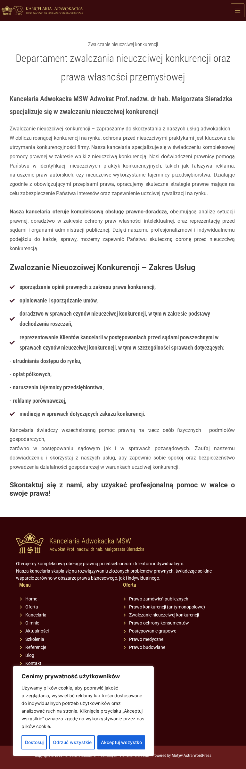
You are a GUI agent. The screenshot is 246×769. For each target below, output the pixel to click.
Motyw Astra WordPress (191, 755)
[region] (83, 711)
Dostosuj (34, 742)
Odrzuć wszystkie (72, 742)
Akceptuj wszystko (121, 742)
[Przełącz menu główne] (238, 10)
